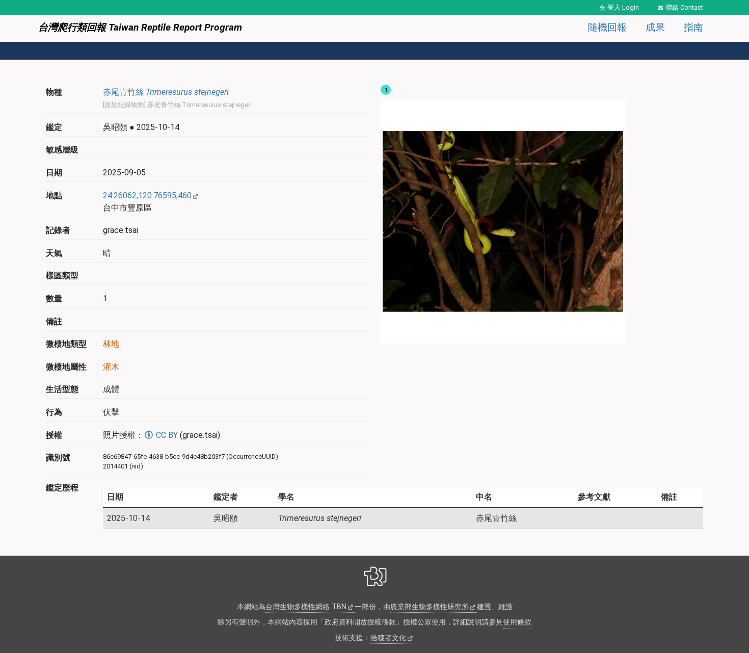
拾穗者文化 (388, 638)
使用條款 (517, 622)
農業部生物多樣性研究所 (429, 607)
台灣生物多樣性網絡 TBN (305, 607)
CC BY (166, 435)
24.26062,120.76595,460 (147, 195)
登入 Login (623, 7)
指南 (693, 27)
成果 (655, 27)
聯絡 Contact (684, 7)
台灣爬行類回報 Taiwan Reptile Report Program (140, 27)
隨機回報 (607, 27)
